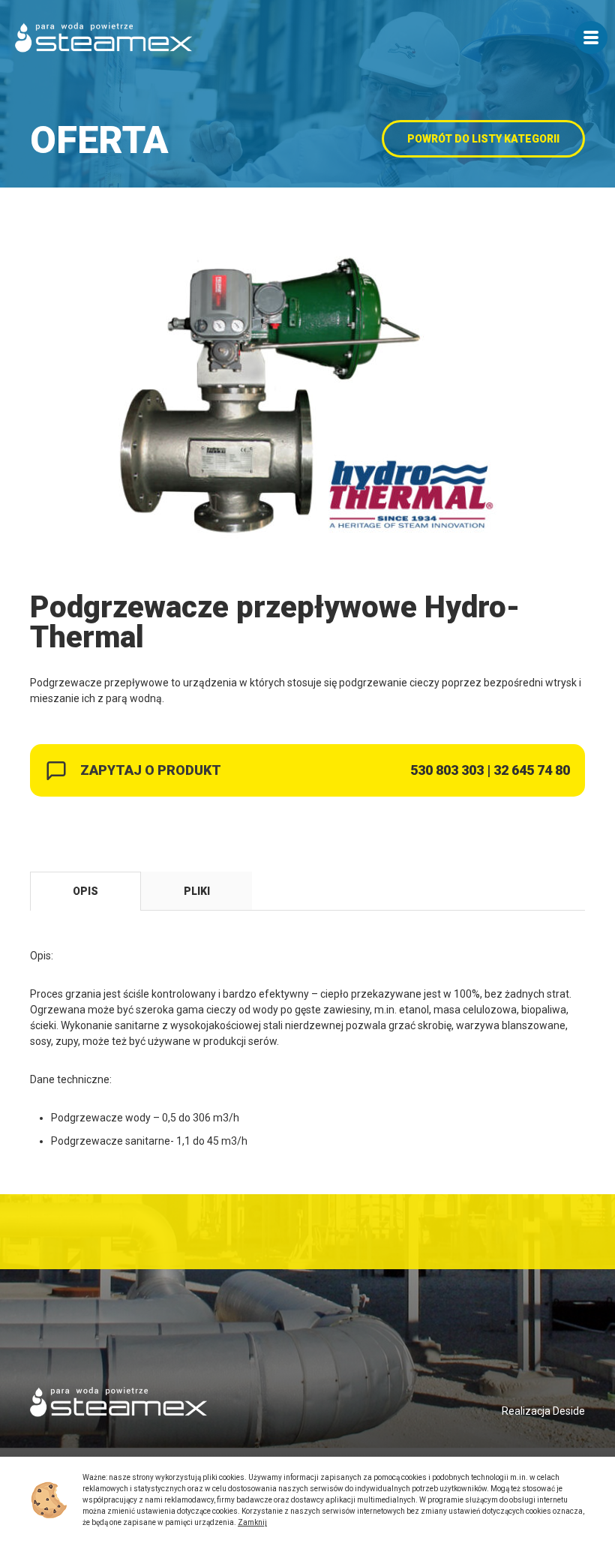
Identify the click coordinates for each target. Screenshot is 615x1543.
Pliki (197, 891)
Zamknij (252, 1522)
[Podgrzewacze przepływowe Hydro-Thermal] (307, 401)
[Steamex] (103, 38)
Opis (85, 891)
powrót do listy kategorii (483, 139)
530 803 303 (447, 770)
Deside (569, 1411)
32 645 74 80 (532, 770)
